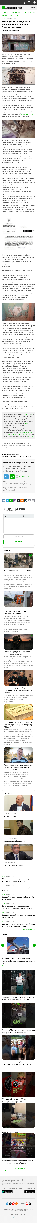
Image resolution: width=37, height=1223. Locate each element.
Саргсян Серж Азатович (13, 865)
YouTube (31, 437)
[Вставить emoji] (23, 516)
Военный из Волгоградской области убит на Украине (18, 898)
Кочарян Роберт (10, 816)
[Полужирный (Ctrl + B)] (6, 516)
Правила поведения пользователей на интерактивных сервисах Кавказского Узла (18, 1210)
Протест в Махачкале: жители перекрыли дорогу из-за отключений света (18, 1031)
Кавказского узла (27, 114)
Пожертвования (30, 1188)
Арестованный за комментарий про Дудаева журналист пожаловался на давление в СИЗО (18, 767)
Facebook (22, 432)
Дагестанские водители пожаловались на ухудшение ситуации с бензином (15, 611)
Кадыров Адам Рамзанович (14, 841)
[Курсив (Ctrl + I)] (10, 516)
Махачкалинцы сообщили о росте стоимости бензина (17, 571)
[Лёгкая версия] (11, 2)
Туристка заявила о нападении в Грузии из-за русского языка (18, 1131)
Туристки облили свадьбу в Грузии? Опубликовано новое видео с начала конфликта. (16, 1064)
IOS (32, 414)
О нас (3, 1188)
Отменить (18, 542)
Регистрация (18, 536)
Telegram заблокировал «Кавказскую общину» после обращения (16, 1100)
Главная (4, 15)
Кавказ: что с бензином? (12, 12)
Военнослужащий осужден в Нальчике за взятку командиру (18, 916)
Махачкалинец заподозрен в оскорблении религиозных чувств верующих (18, 925)
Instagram (29, 432)
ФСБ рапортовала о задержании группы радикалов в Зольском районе (18, 880)
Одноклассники (18, 434)
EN (6, 2)
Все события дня (29, 930)
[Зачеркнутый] (18, 516)
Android (27, 414)
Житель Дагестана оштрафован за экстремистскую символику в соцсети (17, 907)
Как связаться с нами (15, 1188)
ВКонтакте (8, 434)
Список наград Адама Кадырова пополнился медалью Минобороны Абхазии (18, 690)
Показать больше (18, 1168)
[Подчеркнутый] (14, 516)
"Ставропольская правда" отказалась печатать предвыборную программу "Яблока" (18, 724)
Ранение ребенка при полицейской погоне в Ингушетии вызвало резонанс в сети (18, 960)
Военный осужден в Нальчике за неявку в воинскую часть (17, 652)
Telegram (27, 423)
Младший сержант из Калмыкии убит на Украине (18, 889)
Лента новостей (13, 15)
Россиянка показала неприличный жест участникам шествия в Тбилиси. (17, 1161)
